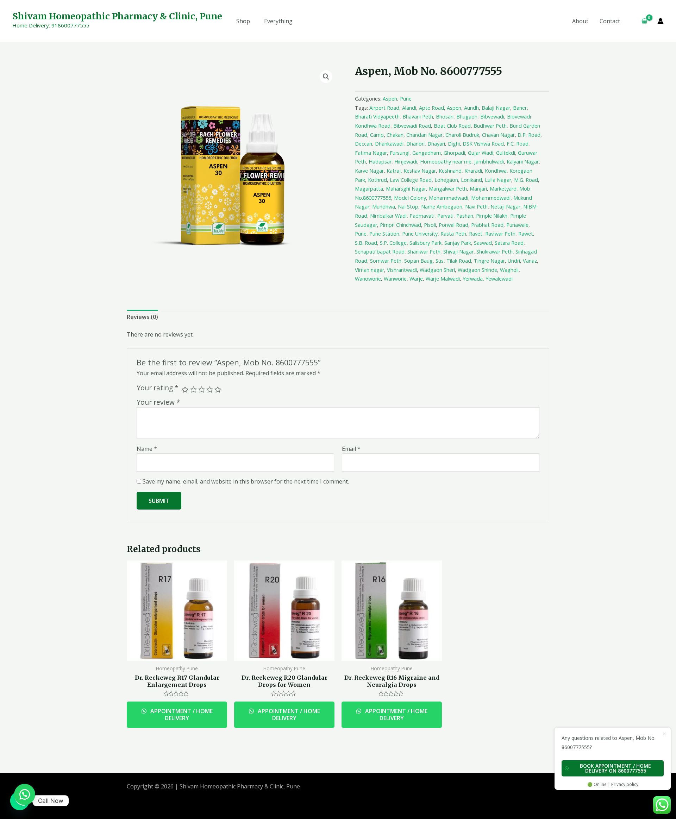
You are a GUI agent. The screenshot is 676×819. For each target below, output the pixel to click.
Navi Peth (476, 206)
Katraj (394, 170)
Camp (377, 135)
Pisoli (430, 225)
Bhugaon (466, 116)
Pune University (420, 233)
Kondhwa (496, 170)
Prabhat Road (487, 225)
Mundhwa (383, 206)
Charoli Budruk (462, 135)
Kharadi (473, 170)
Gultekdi (505, 152)
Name (147, 449)
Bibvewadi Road (412, 125)
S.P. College (393, 242)
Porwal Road (453, 225)
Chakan (395, 135)
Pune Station (384, 233)
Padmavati (421, 215)
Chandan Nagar (424, 135)
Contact (610, 21)
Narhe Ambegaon (441, 206)
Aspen (390, 98)
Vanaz (530, 260)
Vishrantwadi (402, 270)
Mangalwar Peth (448, 188)
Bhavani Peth (417, 116)
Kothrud (377, 180)
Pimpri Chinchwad (400, 225)
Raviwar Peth (500, 233)
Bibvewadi (492, 116)
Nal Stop (408, 206)
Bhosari (444, 116)
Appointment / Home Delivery (181, 714)
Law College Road (411, 180)
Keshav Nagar (419, 170)
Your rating (158, 387)
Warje (416, 278)
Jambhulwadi (489, 161)
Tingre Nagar (489, 260)
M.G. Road (526, 180)
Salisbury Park (425, 242)
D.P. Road (529, 135)
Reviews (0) (142, 317)
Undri (514, 260)
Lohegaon (446, 180)
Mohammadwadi (448, 197)
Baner (520, 107)
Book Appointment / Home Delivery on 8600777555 (615, 768)
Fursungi (399, 152)
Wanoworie (368, 278)
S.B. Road (366, 242)
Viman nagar (369, 270)
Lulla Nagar (498, 180)
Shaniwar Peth (423, 251)
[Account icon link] (660, 21)
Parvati (445, 215)
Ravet (475, 233)
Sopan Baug (418, 260)
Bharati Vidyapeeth (377, 116)
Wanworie (395, 278)
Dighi (454, 143)
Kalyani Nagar (523, 161)
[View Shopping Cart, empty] (641, 21)
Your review (158, 402)
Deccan (363, 143)
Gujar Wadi (480, 152)
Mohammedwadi (491, 197)
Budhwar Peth (490, 125)
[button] (24, 794)
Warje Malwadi (443, 278)
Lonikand (471, 180)
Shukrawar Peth (494, 251)
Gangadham (426, 152)
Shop (243, 21)
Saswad (483, 242)
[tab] (142, 317)
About (580, 21)
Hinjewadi (405, 161)
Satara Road (509, 242)
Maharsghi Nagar (406, 188)
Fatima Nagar (371, 152)
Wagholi (509, 270)
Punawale (517, 225)
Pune (406, 98)
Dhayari (436, 143)
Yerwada (473, 278)
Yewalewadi (499, 278)
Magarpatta (369, 188)
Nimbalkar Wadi (388, 215)
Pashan (464, 215)
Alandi (409, 107)
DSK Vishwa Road (483, 143)
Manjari (478, 188)
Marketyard (503, 188)
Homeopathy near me (445, 161)
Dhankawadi (389, 143)
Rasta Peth (453, 233)
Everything (278, 21)
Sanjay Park (457, 242)
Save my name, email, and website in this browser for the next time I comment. (246, 481)
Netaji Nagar (505, 206)
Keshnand (450, 170)
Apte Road (431, 107)
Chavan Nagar (498, 135)
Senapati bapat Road (380, 251)
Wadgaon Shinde (477, 270)
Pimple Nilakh (491, 215)
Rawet (525, 233)
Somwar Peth (385, 260)
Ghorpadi (454, 152)
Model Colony (410, 197)
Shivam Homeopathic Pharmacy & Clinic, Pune (117, 16)
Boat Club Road (452, 125)
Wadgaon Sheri (437, 270)
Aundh (471, 107)
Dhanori (415, 143)
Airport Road (384, 107)
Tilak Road (458, 260)
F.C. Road (517, 143)
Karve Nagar (369, 170)
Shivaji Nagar (458, 251)
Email (351, 449)
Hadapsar (380, 161)
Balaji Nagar (496, 107)
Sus (440, 260)
